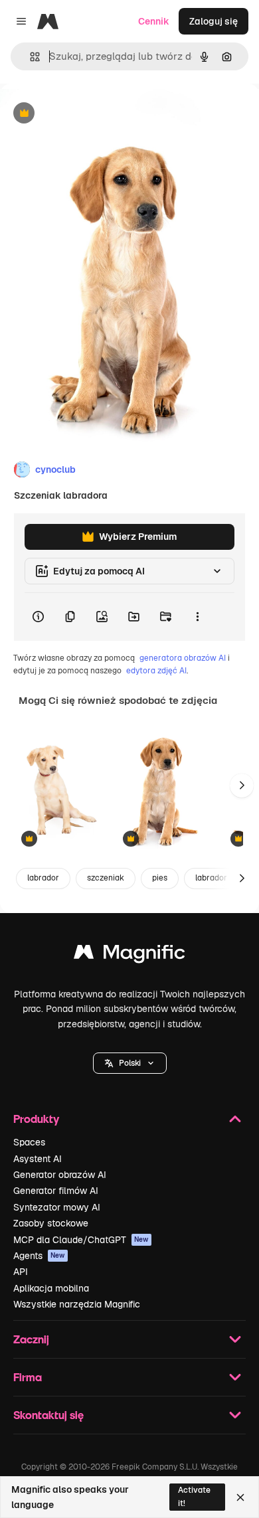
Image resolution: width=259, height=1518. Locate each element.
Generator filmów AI (55, 1191)
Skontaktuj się (48, 1415)
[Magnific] (129, 955)
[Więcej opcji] (197, 617)
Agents (39, 1256)
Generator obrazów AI (59, 1175)
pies (159, 878)
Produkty (36, 1119)
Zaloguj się (213, 21)
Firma (27, 1377)
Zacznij (31, 1339)
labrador (43, 878)
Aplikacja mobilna (51, 1288)
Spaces (29, 1142)
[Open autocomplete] (29, 57)
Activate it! (194, 1496)
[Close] (240, 1497)
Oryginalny (91, 114)
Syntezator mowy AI (56, 1207)
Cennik (153, 21)
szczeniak (105, 878)
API (20, 1272)
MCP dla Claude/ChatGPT (81, 1240)
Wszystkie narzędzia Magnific (76, 1304)
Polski (130, 1063)
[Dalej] (242, 785)
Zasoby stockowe (50, 1223)
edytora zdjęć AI (156, 670)
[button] (130, 1063)
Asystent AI (37, 1159)
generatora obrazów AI (182, 658)
